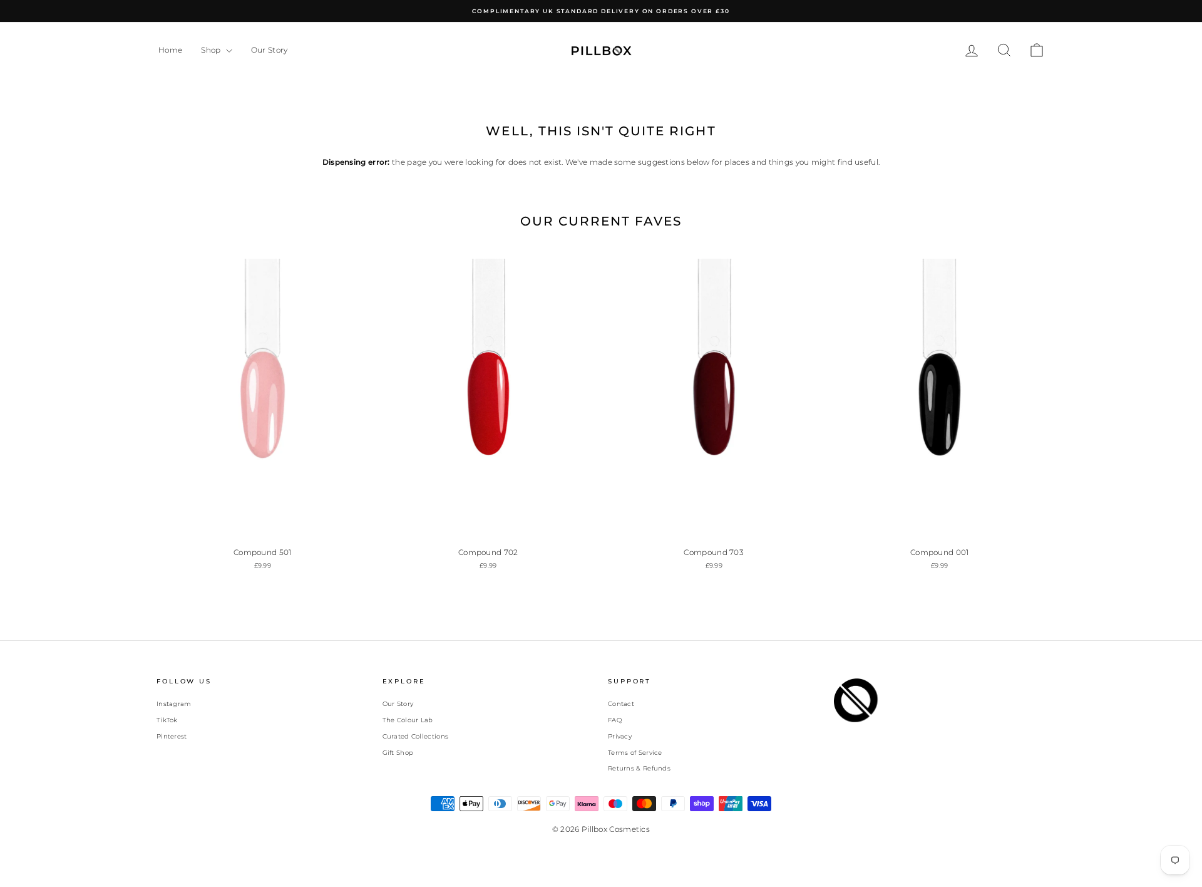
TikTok (167, 720)
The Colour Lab (408, 720)
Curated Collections (416, 736)
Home (170, 49)
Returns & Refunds (639, 768)
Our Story (269, 49)
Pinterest (172, 736)
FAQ (615, 720)
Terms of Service (635, 753)
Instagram (174, 704)
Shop (212, 49)
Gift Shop (398, 753)
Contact (621, 704)
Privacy (620, 736)
